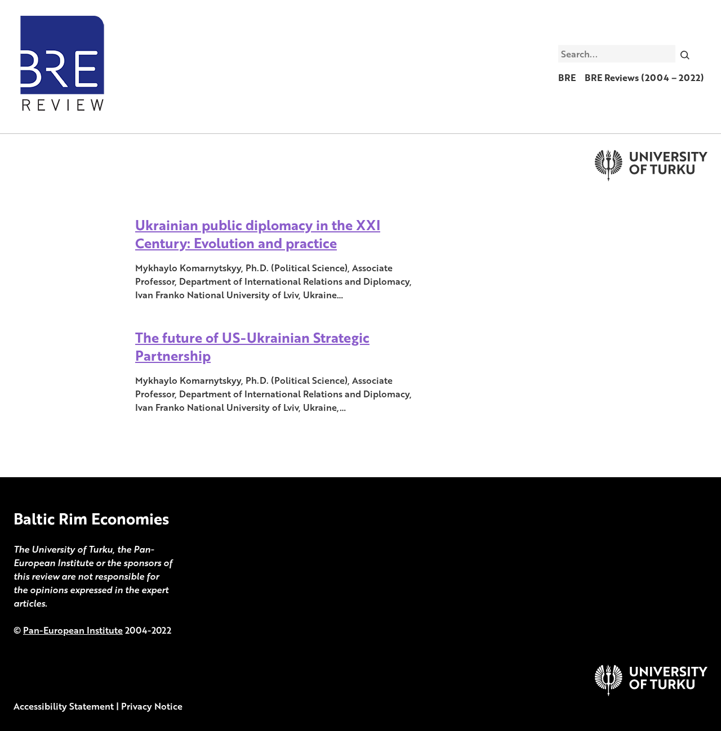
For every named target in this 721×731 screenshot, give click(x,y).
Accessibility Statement (64, 706)
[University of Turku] (651, 692)
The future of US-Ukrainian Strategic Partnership (252, 346)
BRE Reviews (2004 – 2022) (644, 77)
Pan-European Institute (73, 630)
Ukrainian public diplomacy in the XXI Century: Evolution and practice (257, 234)
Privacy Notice (152, 706)
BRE (567, 77)
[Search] (685, 53)
